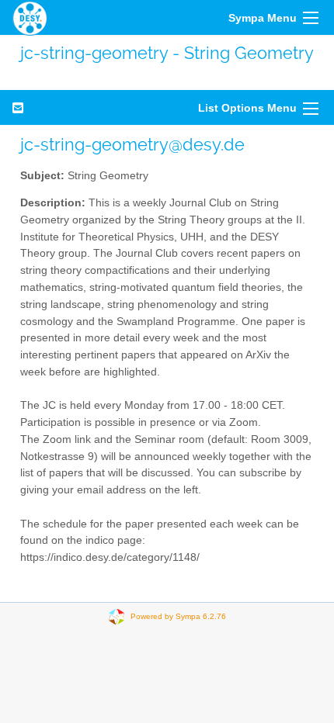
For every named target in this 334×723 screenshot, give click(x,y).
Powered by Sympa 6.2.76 (178, 615)
